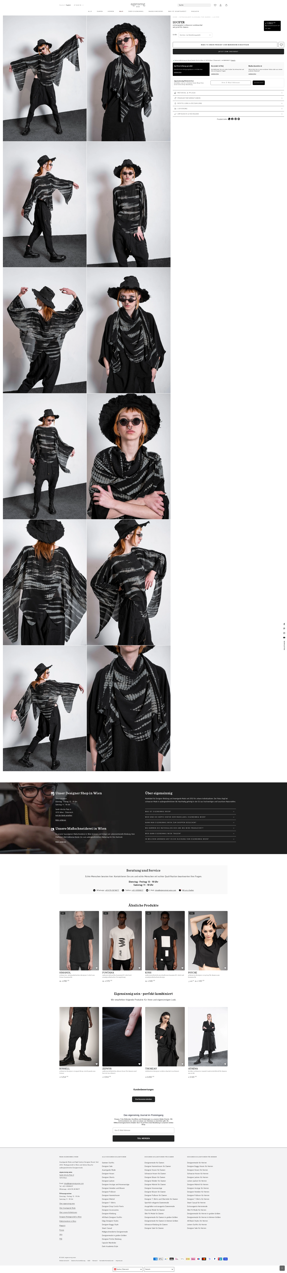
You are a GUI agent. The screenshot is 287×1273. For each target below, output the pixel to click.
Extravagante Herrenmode (197, 1206)
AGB (89, 1260)
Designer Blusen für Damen (155, 1192)
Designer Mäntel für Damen (155, 1184)
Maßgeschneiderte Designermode (115, 1232)
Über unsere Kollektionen (68, 1212)
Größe (175, 34)
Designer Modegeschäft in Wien (70, 1217)
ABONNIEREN (259, 82)
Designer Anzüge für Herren (198, 1188)
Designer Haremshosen (111, 1195)
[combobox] (128, 1269)
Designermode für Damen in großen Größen (161, 1217)
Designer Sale (107, 1166)
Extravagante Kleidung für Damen (195, 17)
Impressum (119, 1260)
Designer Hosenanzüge (153, 1188)
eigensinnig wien (70, 1257)
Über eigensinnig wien (67, 1203)
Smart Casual (107, 1228)
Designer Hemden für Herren (198, 1192)
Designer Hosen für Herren (197, 1170)
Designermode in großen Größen (114, 1235)
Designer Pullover (109, 1192)
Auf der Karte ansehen (63, 815)
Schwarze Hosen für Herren (197, 1174)
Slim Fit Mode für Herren (196, 1210)
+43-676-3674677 (112, 890)
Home (175, 17)
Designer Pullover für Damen (156, 1195)
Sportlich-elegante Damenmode (157, 1203)
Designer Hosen (108, 1174)
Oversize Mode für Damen (155, 1210)
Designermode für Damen (154, 1163)
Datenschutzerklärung (78, 1260)
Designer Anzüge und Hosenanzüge (115, 1184)
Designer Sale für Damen (154, 1228)
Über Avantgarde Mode (67, 1208)
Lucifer (216, 17)
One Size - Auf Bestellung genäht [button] (190, 35)
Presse (61, 1230)
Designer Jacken (108, 1181)
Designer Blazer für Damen (155, 1177)
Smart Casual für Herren (196, 1203)
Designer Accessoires (110, 1210)
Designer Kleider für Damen (155, 1181)
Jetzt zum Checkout (228, 51)
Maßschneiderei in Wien (67, 1221)
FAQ (60, 1239)
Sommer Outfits (108, 1163)
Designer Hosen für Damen (155, 1170)
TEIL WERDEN (143, 1138)
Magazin (62, 1225)
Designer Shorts (108, 1177)
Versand (94, 1260)
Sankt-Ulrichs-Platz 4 (66, 1175)
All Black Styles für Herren (197, 1221)
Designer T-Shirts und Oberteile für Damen (161, 1199)
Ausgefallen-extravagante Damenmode (160, 1206)
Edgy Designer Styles (110, 1221)
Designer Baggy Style (110, 1225)
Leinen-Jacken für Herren (197, 1181)
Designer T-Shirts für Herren (198, 1199)
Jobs (60, 1234)
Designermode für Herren (197, 1163)
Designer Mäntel (108, 1199)
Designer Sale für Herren (196, 1228)
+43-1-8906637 (137, 890)
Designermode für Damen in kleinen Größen (161, 1221)
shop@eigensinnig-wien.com (165, 890)
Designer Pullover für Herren (198, 1195)
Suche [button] (181, 5)
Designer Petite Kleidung (111, 1239)
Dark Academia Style (110, 1246)
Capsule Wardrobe (109, 1243)
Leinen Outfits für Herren (197, 1225)
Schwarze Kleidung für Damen (156, 1225)
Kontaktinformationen (107, 1260)
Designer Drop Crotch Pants (113, 1206)
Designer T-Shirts (109, 1203)
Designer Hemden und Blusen (113, 1188)
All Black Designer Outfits (112, 1217)
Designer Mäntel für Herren (197, 1184)
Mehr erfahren (60, 820)
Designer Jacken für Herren (197, 1177)
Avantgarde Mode (109, 1170)
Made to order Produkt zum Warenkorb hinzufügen (225, 44)
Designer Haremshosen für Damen (158, 1166)
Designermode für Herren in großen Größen (203, 1213)
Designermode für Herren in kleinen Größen (204, 1217)
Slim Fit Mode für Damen (154, 1213)
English (68, 5)
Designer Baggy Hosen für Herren (200, 1166)
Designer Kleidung (109, 1213)
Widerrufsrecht (64, 1260)
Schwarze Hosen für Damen (155, 1174)
